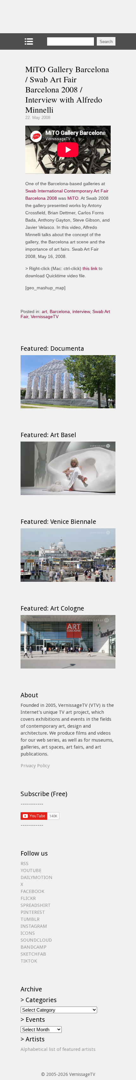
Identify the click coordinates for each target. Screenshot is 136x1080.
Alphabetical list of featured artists (58, 1049)
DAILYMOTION (37, 877)
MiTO (72, 198)
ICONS (28, 933)
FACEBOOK (32, 891)
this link (90, 268)
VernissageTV (45, 316)
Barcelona (60, 311)
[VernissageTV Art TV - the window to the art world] (52, 16)
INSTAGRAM (34, 926)
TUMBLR (30, 919)
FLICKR (28, 898)
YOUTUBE (31, 870)
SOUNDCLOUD (36, 940)
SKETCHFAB (33, 954)
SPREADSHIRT (36, 905)
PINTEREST (33, 912)
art (44, 311)
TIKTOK (29, 961)
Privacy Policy (35, 766)
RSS (24, 863)
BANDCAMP (33, 947)
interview (81, 311)
